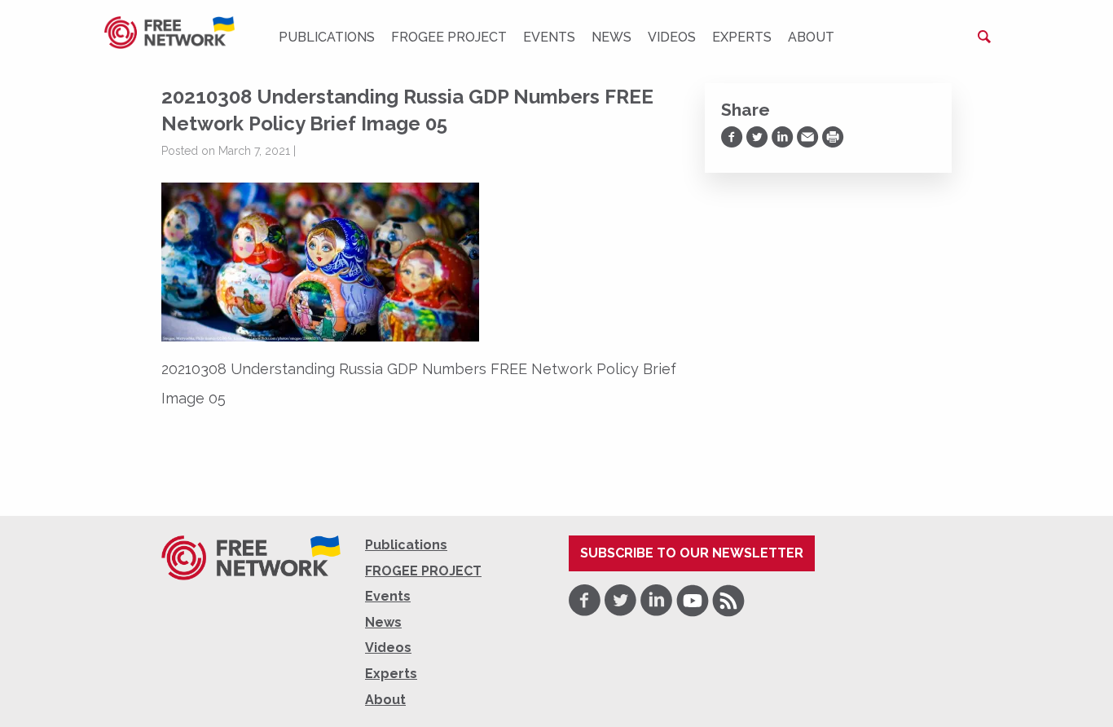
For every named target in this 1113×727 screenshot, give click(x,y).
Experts (742, 37)
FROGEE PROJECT (449, 37)
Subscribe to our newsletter (691, 553)
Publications (327, 37)
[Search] (984, 36)
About (811, 37)
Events (549, 37)
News (611, 37)
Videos (672, 37)
